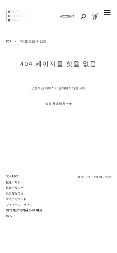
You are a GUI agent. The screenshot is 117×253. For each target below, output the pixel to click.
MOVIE (10, 216)
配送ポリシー (14, 182)
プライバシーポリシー (20, 205)
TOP (8, 41)
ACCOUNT (67, 16)
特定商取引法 (14, 194)
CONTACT (12, 177)
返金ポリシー (14, 188)
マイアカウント (16, 199)
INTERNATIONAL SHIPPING (24, 211)
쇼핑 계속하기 (55, 103)
